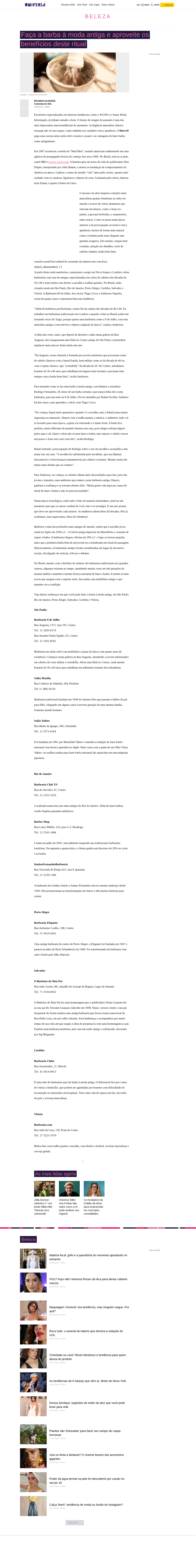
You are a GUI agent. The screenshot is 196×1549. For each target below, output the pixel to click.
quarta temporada (59, 161)
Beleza (98, 16)
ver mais (73, 1522)
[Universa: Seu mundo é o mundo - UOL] (35, 5)
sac (138, 5)
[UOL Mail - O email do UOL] (145, 5)
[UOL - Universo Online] (47, 5)
